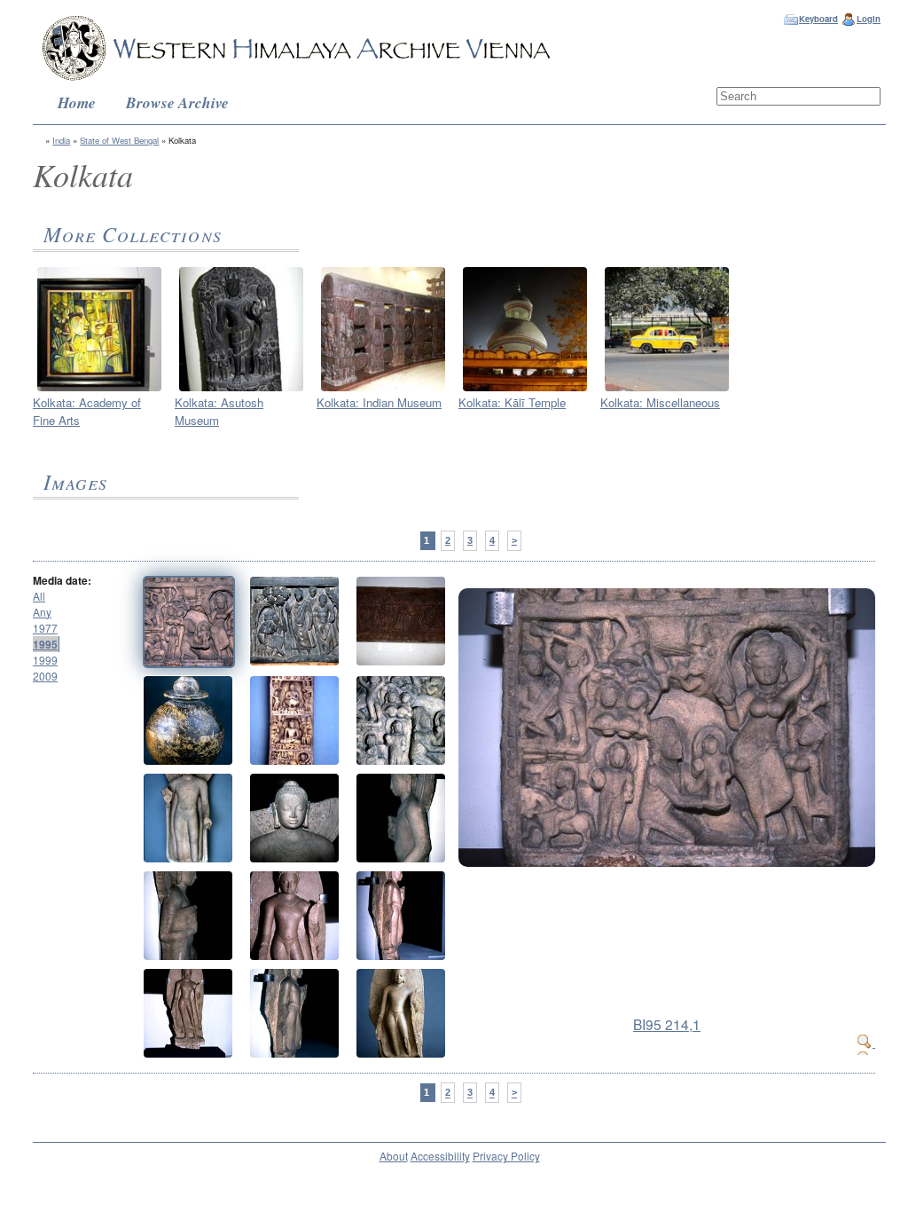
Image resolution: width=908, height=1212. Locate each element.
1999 (45, 659)
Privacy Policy (506, 1155)
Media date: (62, 580)
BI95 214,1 (667, 1024)
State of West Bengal (119, 140)
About (394, 1155)
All (39, 595)
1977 (45, 627)
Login (869, 18)
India (61, 140)
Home (77, 102)
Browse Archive (177, 102)
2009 (45, 675)
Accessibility (440, 1155)
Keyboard (818, 18)
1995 (45, 644)
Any (42, 611)
